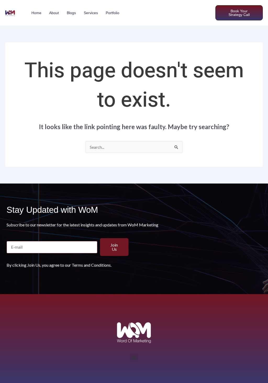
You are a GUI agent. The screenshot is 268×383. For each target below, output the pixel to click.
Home (36, 13)
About (54, 13)
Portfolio (112, 13)
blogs (71, 13)
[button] (134, 357)
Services (91, 13)
